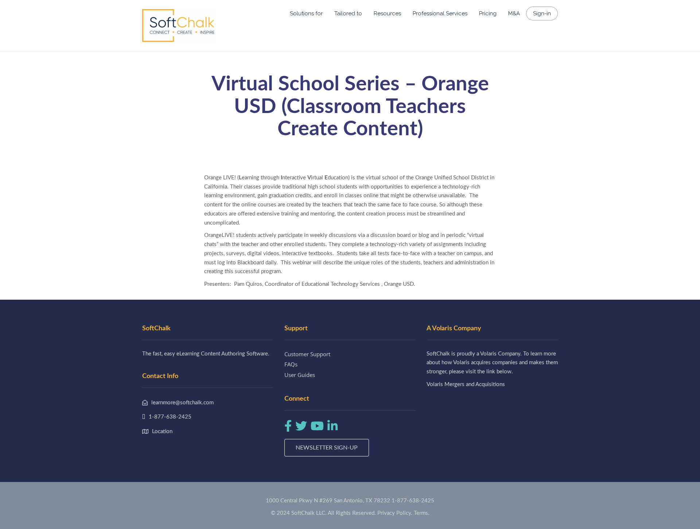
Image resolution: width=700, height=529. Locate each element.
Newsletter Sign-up (327, 448)
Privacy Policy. (394, 513)
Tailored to (348, 13)
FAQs (291, 364)
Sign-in (542, 13)
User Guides (299, 374)
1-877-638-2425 (413, 500)
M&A (514, 13)
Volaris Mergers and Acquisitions (466, 384)
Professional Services (440, 13)
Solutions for (306, 13)
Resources (387, 13)
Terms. (421, 513)
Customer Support (307, 354)
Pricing (488, 13)
